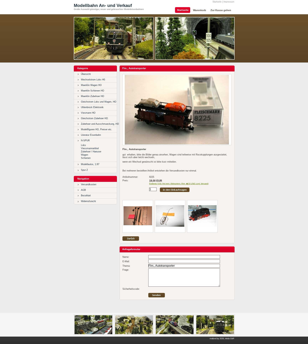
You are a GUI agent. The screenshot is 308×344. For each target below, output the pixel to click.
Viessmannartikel (90, 148)
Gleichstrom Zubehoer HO (94, 118)
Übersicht (86, 74)
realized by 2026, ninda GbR (222, 338)
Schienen (86, 158)
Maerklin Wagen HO (91, 85)
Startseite (217, 2)
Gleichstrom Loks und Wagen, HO (98, 101)
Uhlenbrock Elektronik (92, 107)
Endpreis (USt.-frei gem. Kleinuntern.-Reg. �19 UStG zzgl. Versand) (179, 184)
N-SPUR (85, 140)
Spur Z (84, 170)
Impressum (229, 2)
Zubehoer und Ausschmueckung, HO (100, 124)
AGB (83, 190)
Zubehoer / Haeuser (91, 151)
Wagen (84, 154)
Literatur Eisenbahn (91, 135)
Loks (83, 145)
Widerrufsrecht (88, 201)
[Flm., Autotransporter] (177, 143)
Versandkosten (88, 184)
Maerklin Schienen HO (92, 90)
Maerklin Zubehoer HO (92, 96)
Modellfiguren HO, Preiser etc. (96, 129)
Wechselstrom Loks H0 (93, 79)
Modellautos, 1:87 (90, 164)
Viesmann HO (88, 112)
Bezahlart (86, 195)
